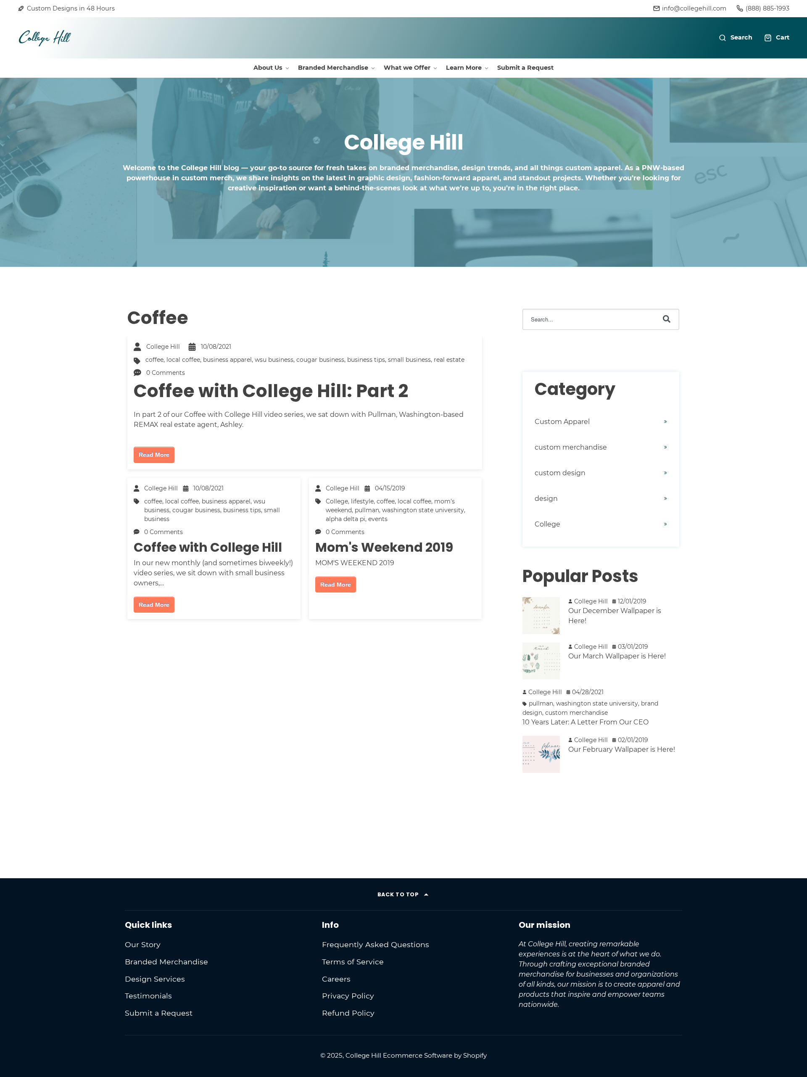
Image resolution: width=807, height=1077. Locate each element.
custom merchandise (571, 447)
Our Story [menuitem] (143, 944)
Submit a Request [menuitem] (525, 67)
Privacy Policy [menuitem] (348, 995)
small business (409, 359)
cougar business (320, 359)
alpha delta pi (345, 519)
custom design (560, 473)
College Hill (163, 346)
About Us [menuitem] (267, 67)
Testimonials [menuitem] (148, 995)
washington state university (423, 510)
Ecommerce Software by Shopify (435, 1055)
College (337, 501)
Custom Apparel (562, 422)
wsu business (274, 359)
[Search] (666, 319)
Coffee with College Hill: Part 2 (271, 390)
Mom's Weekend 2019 (384, 547)
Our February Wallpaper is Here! (621, 749)
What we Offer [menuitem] (407, 67)
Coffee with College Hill (208, 547)
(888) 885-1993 (767, 8)
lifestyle (362, 501)
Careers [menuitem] (336, 978)
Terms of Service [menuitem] (353, 961)
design (546, 499)
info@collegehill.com (694, 8)
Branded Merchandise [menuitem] (333, 67)
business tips (366, 359)
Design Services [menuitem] (155, 978)
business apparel (227, 359)
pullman (367, 510)
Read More (154, 454)
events (378, 519)
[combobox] (600, 319)
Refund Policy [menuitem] (348, 1013)
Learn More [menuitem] (464, 67)
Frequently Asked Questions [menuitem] (375, 944)
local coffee (183, 359)
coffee (154, 359)
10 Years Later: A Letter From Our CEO (585, 722)
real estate (449, 359)
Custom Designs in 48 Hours (71, 8)
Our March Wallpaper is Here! (617, 656)
